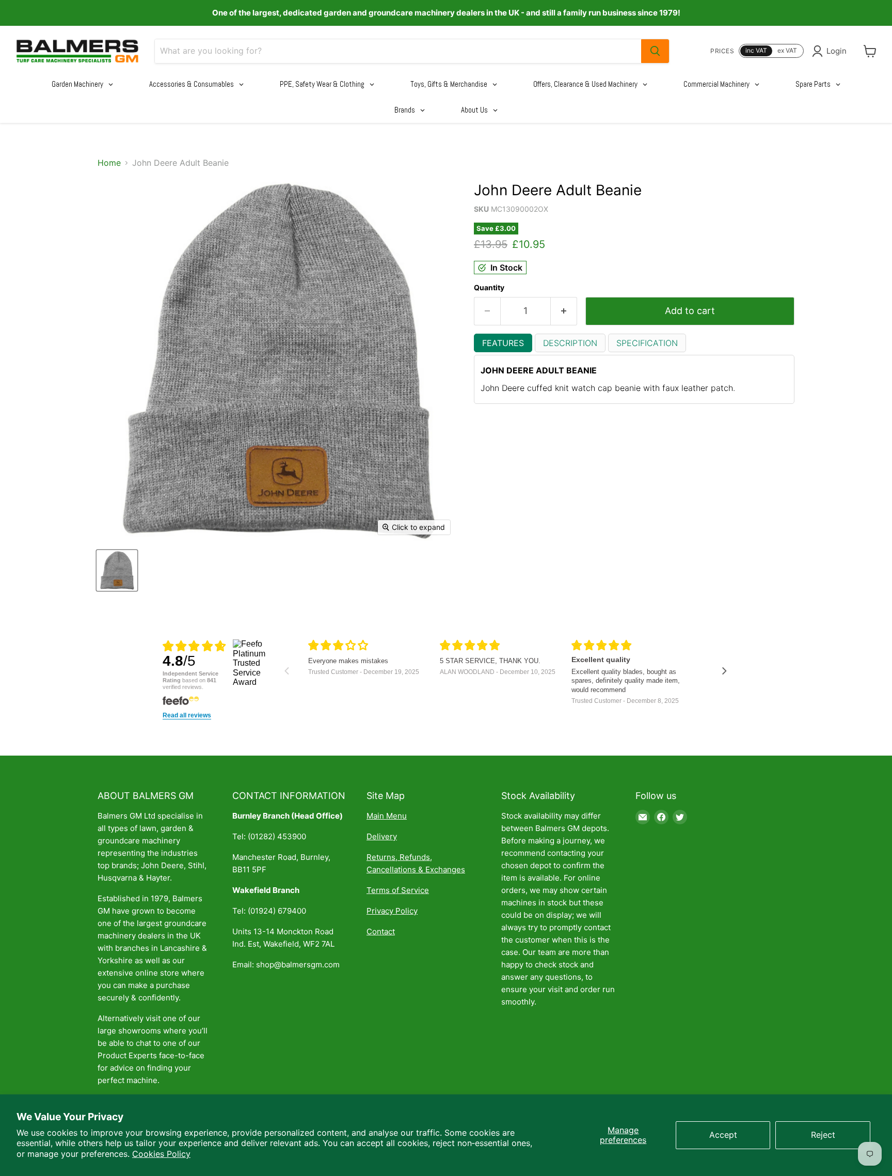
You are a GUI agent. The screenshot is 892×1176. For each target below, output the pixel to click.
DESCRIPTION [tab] (570, 343)
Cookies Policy (161, 1154)
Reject (823, 1135)
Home (109, 162)
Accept (723, 1135)
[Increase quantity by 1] (564, 311)
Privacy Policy (392, 911)
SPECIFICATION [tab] (647, 343)
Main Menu (387, 816)
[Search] (655, 51)
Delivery (382, 836)
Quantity (489, 288)
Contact (381, 931)
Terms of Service (398, 890)
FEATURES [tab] (503, 343)
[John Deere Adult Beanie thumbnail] (117, 570)
